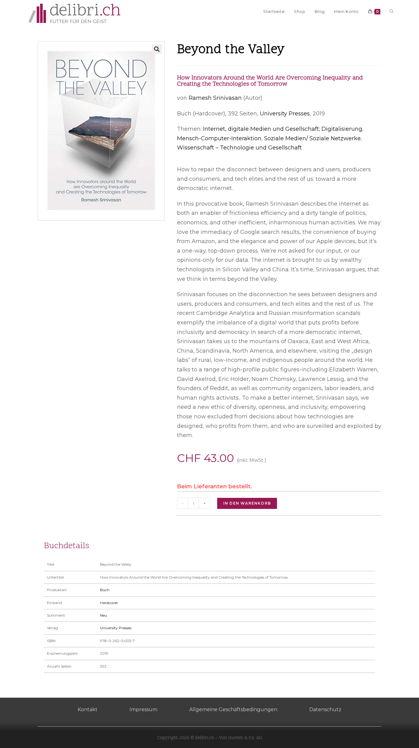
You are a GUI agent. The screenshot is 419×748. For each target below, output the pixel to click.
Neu (103, 615)
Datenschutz (325, 709)
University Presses (285, 113)
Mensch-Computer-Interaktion (219, 138)
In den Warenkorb (247, 503)
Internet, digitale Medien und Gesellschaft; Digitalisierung (282, 129)
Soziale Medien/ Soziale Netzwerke (312, 138)
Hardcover (109, 602)
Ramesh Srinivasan (215, 98)
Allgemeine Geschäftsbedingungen (233, 709)
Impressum (143, 709)
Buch (105, 589)
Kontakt (88, 709)
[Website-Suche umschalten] (391, 11)
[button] (157, 49)
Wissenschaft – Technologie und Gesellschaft (239, 147)
